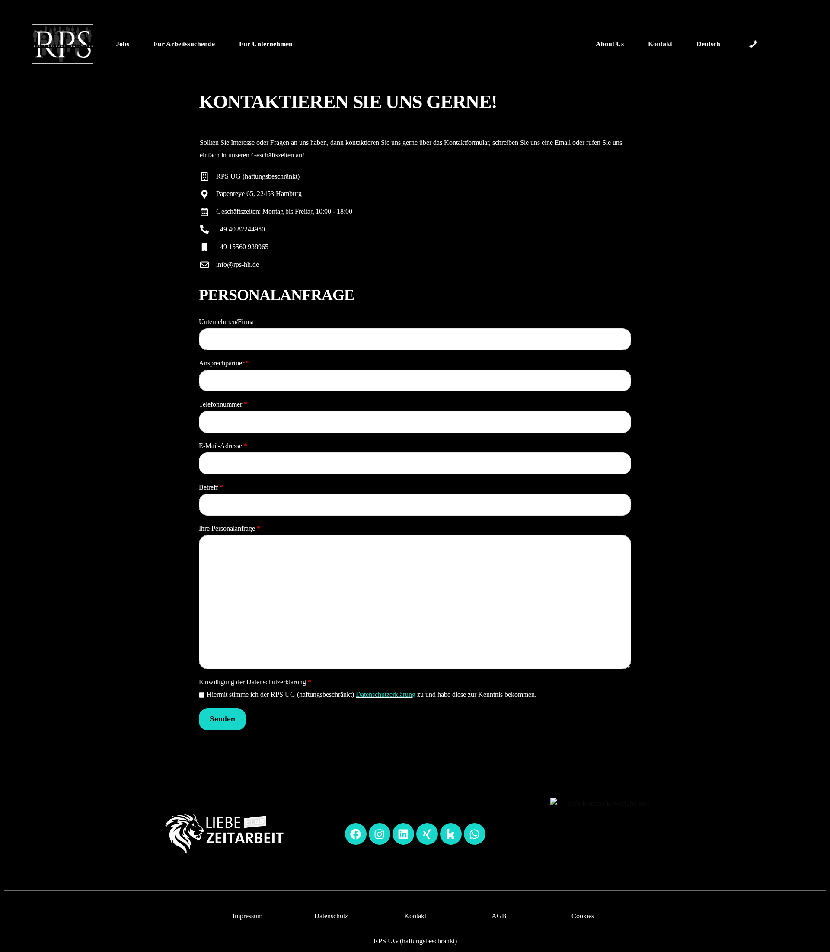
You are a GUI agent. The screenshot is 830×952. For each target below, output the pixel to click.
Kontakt (415, 916)
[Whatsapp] (474, 834)
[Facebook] (356, 834)
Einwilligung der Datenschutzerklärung (255, 682)
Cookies (582, 916)
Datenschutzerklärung (385, 694)
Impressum (247, 916)
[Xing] (427, 834)
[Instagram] (379, 834)
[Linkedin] (403, 834)
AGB (499, 916)
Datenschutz (331, 916)
